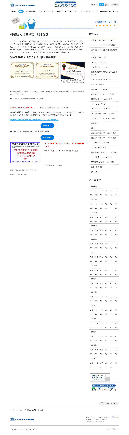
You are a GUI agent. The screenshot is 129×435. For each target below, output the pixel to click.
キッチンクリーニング (99, 62)
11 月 (96, 217)
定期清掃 (94, 123)
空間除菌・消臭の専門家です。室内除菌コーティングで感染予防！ (34, 120)
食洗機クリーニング (98, 57)
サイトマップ (30, 429)
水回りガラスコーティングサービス (104, 118)
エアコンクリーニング (89, 11)
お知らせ (94, 34)
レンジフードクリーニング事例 (102, 94)
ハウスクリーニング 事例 (100, 143)
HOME (13, 11)
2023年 (94, 226)
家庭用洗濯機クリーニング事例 (102, 114)
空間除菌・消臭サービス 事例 (102, 162)
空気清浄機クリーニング (100, 67)
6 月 (91, 195)
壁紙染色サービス (97, 84)
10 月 (101, 217)
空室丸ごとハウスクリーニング (102, 40)
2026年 (94, 186)
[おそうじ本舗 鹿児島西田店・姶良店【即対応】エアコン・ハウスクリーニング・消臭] (26, 4)
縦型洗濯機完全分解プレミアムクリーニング (105, 73)
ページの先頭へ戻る (110, 403)
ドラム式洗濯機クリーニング (101, 80)
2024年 (94, 213)
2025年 (94, 199)
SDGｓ (93, 128)
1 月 (116, 208)
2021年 (94, 252)
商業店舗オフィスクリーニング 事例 (104, 152)
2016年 (94, 319)
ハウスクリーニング (46, 11)
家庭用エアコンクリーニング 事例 (103, 133)
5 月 (96, 195)
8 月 (111, 191)
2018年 (94, 292)
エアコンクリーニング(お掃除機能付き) (104, 51)
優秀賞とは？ (47, 126)
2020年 (94, 266)
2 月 (111, 195)
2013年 (94, 358)
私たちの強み (31, 11)
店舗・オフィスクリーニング (67, 11)
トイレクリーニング (98, 104)
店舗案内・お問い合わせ (109, 11)
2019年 (94, 279)
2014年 (94, 345)
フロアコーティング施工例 (101, 109)
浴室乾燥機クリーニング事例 (101, 99)
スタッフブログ (96, 167)
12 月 (91, 217)
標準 (101, 5)
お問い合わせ (47, 137)
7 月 (116, 191)
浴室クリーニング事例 (99, 89)
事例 (21, 11)
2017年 (93, 305)
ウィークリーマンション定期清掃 (103, 45)
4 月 (101, 195)
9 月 (106, 204)
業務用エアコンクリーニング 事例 (103, 138)
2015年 (94, 332)
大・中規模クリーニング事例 (101, 157)
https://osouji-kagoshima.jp (96, 421)
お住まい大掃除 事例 (98, 147)
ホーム (12, 410)
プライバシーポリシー (17, 429)
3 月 (106, 195)
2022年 (94, 239)
